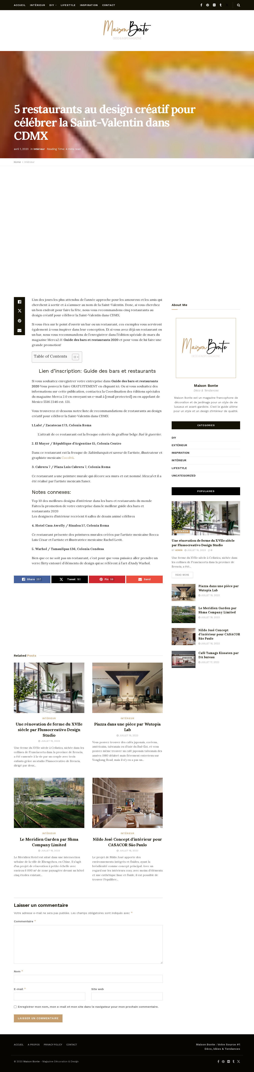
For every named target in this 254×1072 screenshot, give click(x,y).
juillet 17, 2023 (209, 662)
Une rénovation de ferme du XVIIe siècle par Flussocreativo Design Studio (49, 730)
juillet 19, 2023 (196, 550)
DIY (51, 5)
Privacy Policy (53, 1044)
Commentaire (25, 921)
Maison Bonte (31, 1061)
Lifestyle (68, 5)
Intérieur (37, 5)
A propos (34, 1044)
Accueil (20, 5)
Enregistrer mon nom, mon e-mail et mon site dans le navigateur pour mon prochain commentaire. (88, 1006)
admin (178, 550)
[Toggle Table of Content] (73, 357)
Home (17, 162)
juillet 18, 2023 (210, 617)
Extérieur (179, 445)
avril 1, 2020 (21, 149)
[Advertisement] (127, 198)
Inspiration (89, 5)
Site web (97, 989)
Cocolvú (68, 458)
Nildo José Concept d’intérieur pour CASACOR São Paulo (219, 634)
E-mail (20, 989)
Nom (18, 971)
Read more (182, 575)
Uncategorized (184, 475)
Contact (108, 5)
